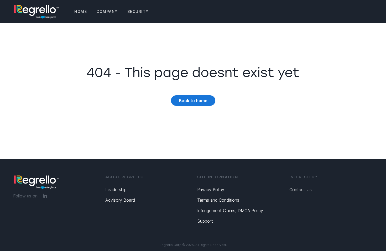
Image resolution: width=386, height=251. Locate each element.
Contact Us (300, 189)
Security (138, 11)
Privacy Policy (210, 189)
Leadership (116, 189)
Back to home (193, 100)
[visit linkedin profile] (45, 196)
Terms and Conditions (218, 200)
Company (107, 11)
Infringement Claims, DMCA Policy (230, 210)
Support (205, 221)
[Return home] (36, 11)
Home (80, 11)
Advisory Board (120, 200)
